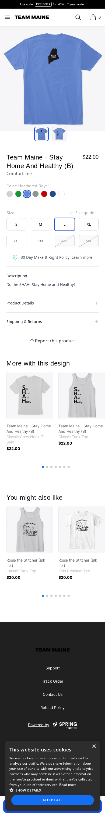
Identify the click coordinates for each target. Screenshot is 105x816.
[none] (81, 212)
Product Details (20, 303)
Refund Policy (52, 707)
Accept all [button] (53, 800)
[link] (30, 395)
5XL (89, 240)
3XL (40, 240)
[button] (52, 790)
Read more (67, 784)
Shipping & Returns (24, 321)
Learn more (82, 257)
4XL (64, 240)
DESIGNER (43, 4)
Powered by (38, 724)
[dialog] (52, 776)
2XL (16, 240)
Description (16, 275)
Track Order (52, 681)
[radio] (16, 224)
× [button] (94, 746)
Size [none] (10, 213)
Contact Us (52, 694)
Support (53, 668)
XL (89, 224)
